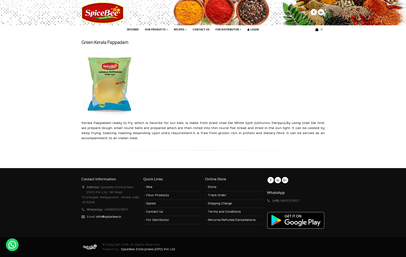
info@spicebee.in (108, 217)
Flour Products (157, 195)
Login (254, 29)
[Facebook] (314, 12)
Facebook (270, 180)
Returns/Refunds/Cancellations (232, 220)
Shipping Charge (220, 203)
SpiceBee (133, 29)
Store (212, 187)
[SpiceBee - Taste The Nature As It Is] (102, 12)
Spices (151, 203)
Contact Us (201, 29)
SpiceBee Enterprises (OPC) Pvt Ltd (148, 249)
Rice (149, 187)
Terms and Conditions (224, 211)
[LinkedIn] (321, 12)
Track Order (217, 195)
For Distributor (227, 29)
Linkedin (278, 180)
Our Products (155, 29)
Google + (285, 180)
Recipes (179, 29)
